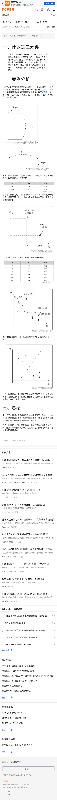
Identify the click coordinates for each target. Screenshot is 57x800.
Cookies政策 (24, 784)
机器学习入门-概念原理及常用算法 (16, 690)
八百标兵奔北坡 (7, 542)
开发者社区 (11, 775)
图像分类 (47, 92)
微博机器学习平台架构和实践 (14, 718)
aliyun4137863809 (9, 557)
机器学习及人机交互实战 (12, 722)
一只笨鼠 (5, 497)
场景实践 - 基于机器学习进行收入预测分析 (19, 680)
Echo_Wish (6, 512)
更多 (4, 697)
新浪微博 (15, 761)
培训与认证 (28, 775)
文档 (4, 775)
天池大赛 (19, 775)
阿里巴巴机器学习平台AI (12, 713)
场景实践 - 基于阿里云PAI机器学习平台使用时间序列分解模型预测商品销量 (28, 675)
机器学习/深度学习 (18, 440)
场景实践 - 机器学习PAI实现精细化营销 (18, 670)
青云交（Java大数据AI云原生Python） (16, 482)
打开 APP (49, 3)
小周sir (4, 586)
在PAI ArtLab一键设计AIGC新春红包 (17, 745)
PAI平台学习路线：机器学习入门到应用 (18, 665)
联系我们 (28, 769)
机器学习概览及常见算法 (12, 685)
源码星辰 (5, 601)
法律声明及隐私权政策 (11, 784)
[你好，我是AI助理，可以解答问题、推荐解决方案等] (42, 9)
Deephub (5, 467)
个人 (53, 15)
